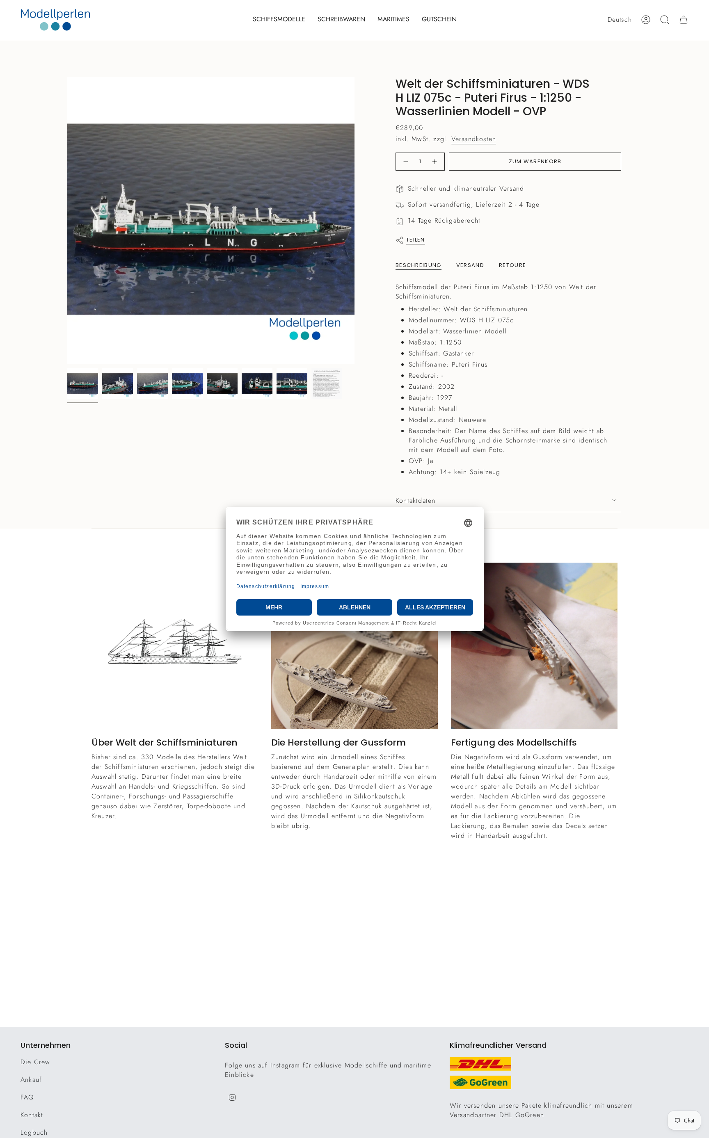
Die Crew (35, 1062)
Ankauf (31, 1079)
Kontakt (32, 1115)
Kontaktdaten (415, 500)
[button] (279, 20)
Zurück (67, 220)
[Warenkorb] (683, 20)
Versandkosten (473, 139)
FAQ (27, 1097)
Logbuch (34, 1132)
